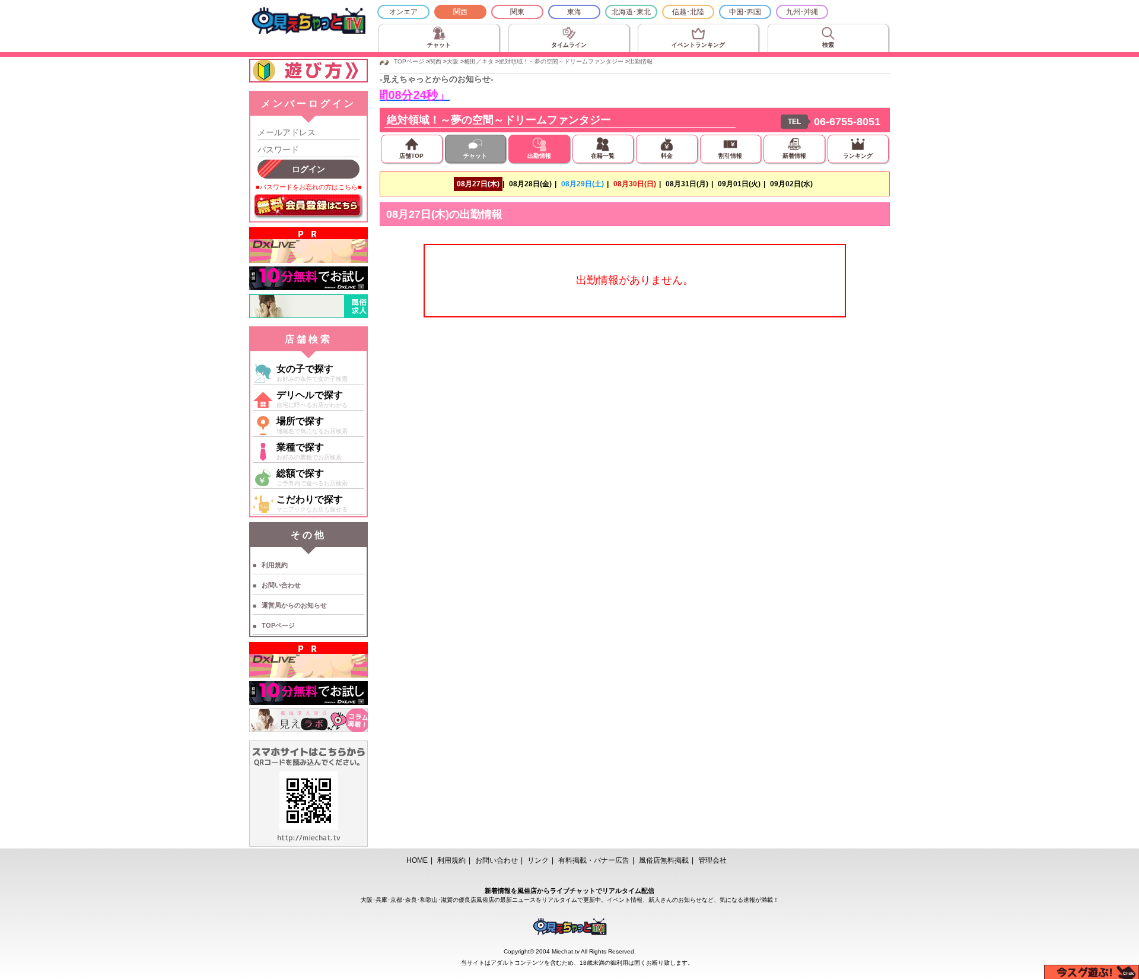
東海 (574, 12)
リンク (538, 860)
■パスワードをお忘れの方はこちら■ (309, 186)
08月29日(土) (582, 184)
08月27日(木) (478, 184)
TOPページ (278, 625)
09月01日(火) (739, 184)
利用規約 (275, 564)
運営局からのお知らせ (294, 605)
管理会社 (712, 860)
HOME (417, 860)
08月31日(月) (687, 184)
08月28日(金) (530, 184)
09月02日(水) (791, 184)
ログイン (308, 169)
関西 (460, 12)
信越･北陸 (688, 12)
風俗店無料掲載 (664, 860)
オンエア (403, 12)
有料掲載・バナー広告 (593, 860)
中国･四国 (745, 12)
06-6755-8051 (847, 122)
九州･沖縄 (802, 12)
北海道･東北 (631, 12)
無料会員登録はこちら (308, 206)
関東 (517, 12)
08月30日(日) (634, 184)
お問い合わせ (281, 585)
